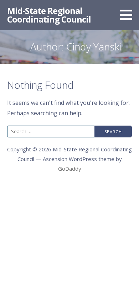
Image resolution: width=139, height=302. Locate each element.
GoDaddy (69, 168)
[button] (128, 14)
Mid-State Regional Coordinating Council (49, 15)
